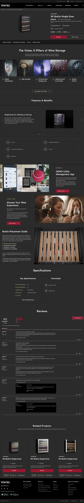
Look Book (55, 487)
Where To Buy (62, 1)
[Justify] (83, 5)
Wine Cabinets (27, 481)
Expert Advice (56, 485)
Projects (54, 484)
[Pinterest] (8, 488)
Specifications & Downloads (19, 42)
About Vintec (41, 484)
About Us (40, 481)
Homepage (3, 9)
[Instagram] (5, 488)
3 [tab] (42, 134)
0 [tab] (39, 134)
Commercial (70, 492)
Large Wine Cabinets (27, 485)
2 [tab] (41, 134)
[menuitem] (30, 5)
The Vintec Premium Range (44, 485)
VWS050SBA (5, 456)
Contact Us (70, 494)
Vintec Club (71, 1)
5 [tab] (44, 134)
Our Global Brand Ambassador (44, 491)
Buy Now (58, 37)
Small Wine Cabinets (11, 9)
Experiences (55, 489)
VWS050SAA (61, 456)
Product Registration (72, 487)
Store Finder (70, 491)
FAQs (69, 485)
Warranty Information (72, 489)
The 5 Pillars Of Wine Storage (44, 487)
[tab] (52, 488)
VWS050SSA (33, 456)
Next (81, 119)
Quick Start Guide (52, 285)
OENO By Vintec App (42, 489)
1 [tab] (40, 134)
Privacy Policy (74, 500)
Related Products (36, 42)
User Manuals (71, 484)
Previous (2, 119)
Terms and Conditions (64, 500)
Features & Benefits (7, 42)
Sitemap (81, 500)
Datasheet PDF (52, 290)
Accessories (25, 487)
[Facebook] (2, 488)
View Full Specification (28, 299)
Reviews (29, 42)
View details (20, 475)
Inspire (55, 481)
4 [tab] (43, 134)
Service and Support (73, 481)
